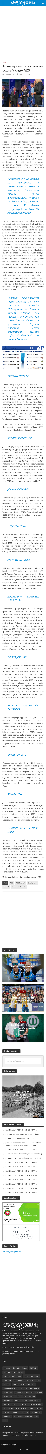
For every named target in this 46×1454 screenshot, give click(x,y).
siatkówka (23, 1404)
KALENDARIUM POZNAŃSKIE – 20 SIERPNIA (21, 1175)
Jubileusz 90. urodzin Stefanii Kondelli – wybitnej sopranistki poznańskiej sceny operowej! (23, 1144)
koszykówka (8, 1392)
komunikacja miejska (11, 1388)
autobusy (7, 1368)
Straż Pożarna (21, 1408)
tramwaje (7, 1412)
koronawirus (34, 1388)
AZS (11, 883)
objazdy (32, 1396)
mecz (12, 1396)
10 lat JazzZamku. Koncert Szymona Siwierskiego (24, 1154)
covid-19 (7, 1372)
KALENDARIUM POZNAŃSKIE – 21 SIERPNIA (21, 1171)
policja (17, 1400)
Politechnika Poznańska (30, 1400)
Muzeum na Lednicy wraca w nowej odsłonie (22, 1134)
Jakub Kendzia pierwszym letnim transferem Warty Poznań (23, 1028)
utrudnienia (24, 1412)
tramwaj (39, 1408)
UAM (15, 1412)
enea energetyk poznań (12, 1376)
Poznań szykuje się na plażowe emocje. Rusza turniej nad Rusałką (23, 998)
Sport (4, 62)
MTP (24, 1396)
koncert (24, 1388)
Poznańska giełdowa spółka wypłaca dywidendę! (24, 1158)
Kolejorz (31, 1384)
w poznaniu (18, 1416)
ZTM (5, 1420)
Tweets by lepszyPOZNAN (12, 1252)
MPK (18, 1396)
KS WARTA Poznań (22, 1392)
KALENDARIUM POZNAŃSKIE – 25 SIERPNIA (23, 1095)
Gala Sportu (32, 883)
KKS (38, 1380)
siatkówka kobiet (36, 1404)
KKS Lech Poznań (19, 1384)
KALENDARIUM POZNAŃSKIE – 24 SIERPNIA (21, 1149)
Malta (6, 1396)
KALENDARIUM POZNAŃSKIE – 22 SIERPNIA (21, 1167)
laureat (6, 887)
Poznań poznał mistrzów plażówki (23, 967)
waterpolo (7, 1416)
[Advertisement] (23, 32)
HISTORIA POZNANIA (31, 1376)
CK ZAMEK (33, 1368)
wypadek (28, 1416)
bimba (24, 1368)
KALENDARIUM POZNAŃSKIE (24, 1380)
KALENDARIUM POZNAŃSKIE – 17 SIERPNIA (21, 1188)
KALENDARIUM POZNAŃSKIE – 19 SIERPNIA (21, 1180)
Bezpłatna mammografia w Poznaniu (20, 1138)
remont (15, 1404)
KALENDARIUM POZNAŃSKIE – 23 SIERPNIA (21, 1162)
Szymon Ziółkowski (19, 887)
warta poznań (36, 1412)
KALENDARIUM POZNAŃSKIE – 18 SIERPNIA (21, 1184)
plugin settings (31, 1435)
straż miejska (8, 1408)
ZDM (36, 1416)
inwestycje (7, 1380)
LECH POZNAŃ (36, 1392)
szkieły (31, 1408)
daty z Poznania (18, 1372)
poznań (6, 1404)
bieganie (16, 1368)
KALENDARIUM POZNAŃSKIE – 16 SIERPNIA (21, 1192)
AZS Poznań (20, 883)
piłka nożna (8, 1400)
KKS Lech (7, 1384)
